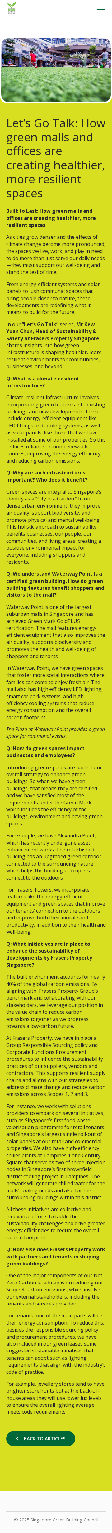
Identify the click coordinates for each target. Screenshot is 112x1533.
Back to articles (44, 1438)
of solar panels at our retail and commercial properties (54, 1141)
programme (48, 1127)
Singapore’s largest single (47, 1134)
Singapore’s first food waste (57, 1120)
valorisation (20, 1127)
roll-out (87, 1134)
